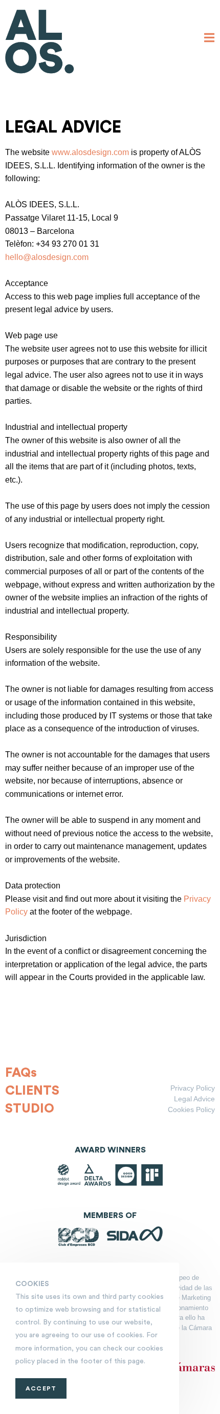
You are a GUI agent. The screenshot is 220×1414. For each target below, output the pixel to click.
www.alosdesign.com (90, 152)
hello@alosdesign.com (47, 257)
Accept (41, 1388)
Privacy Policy (192, 1088)
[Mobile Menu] (209, 38)
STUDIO (29, 1108)
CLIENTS (32, 1090)
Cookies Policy (191, 1109)
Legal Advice (194, 1099)
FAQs (21, 1073)
